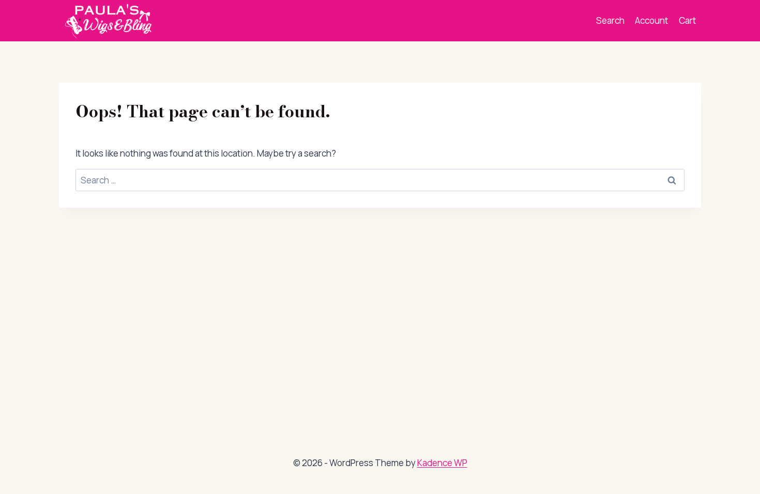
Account (651, 20)
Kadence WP (442, 463)
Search (610, 20)
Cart (687, 20)
